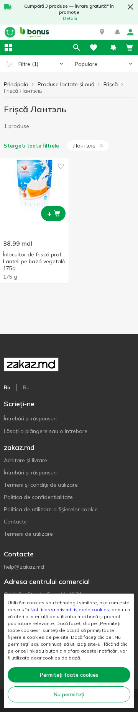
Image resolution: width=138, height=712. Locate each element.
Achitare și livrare (25, 460)
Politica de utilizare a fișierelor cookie (51, 509)
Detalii (70, 18)
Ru (26, 387)
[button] (102, 32)
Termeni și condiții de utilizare (41, 484)
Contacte (15, 521)
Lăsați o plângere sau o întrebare (45, 431)
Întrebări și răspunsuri (30, 418)
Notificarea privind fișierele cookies (69, 609)
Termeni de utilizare (28, 533)
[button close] (130, 7)
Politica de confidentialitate (38, 497)
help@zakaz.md (24, 566)
